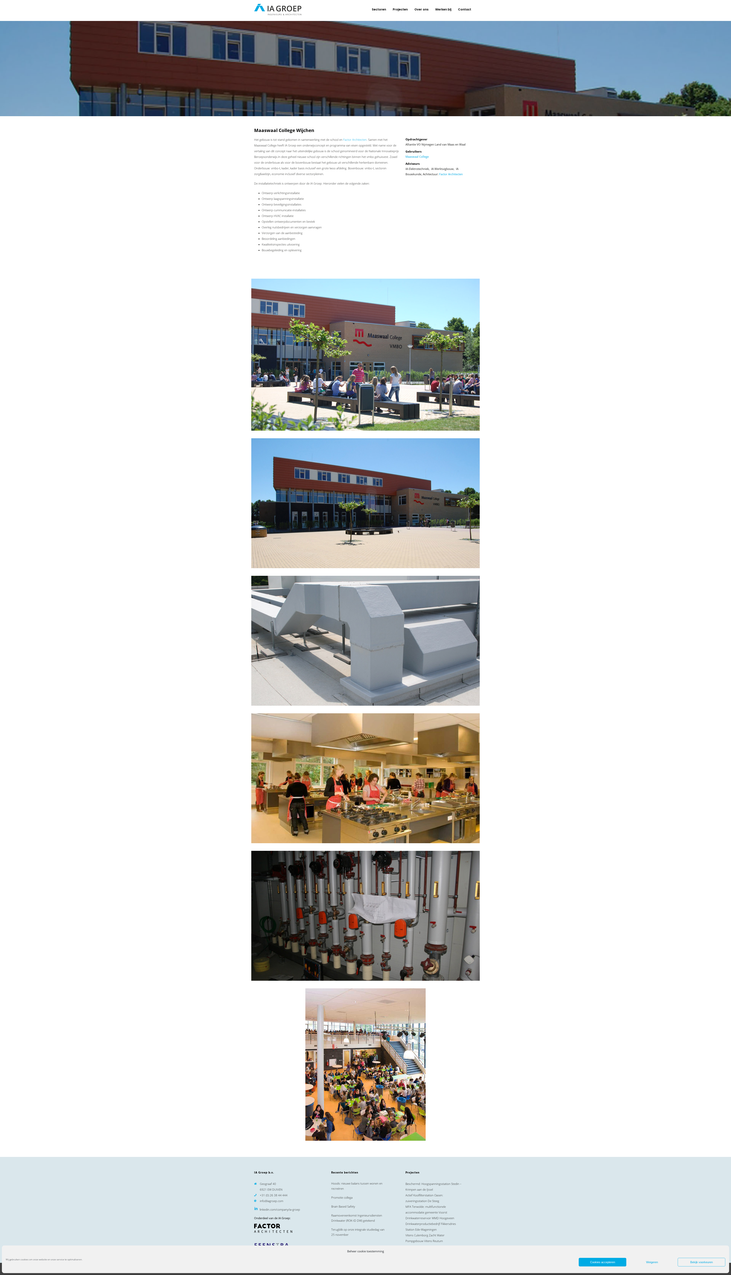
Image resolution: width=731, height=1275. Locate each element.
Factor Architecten (355, 140)
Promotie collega (342, 1197)
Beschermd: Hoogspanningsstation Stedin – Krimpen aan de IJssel (433, 1186)
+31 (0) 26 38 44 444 (273, 1195)
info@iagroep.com (271, 1201)
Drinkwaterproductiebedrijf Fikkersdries (430, 1224)
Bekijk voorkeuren (701, 1262)
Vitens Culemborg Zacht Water (425, 1235)
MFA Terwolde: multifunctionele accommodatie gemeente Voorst (426, 1209)
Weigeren (652, 1262)
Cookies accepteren (602, 1262)
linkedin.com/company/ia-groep (280, 1209)
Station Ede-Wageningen (421, 1229)
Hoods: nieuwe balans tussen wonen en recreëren (356, 1185)
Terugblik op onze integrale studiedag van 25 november (358, 1232)
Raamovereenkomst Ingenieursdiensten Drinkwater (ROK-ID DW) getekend (356, 1217)
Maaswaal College (417, 156)
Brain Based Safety (343, 1206)
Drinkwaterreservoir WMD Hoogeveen (429, 1218)
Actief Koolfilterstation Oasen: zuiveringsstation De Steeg (424, 1198)
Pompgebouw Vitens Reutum (424, 1241)
